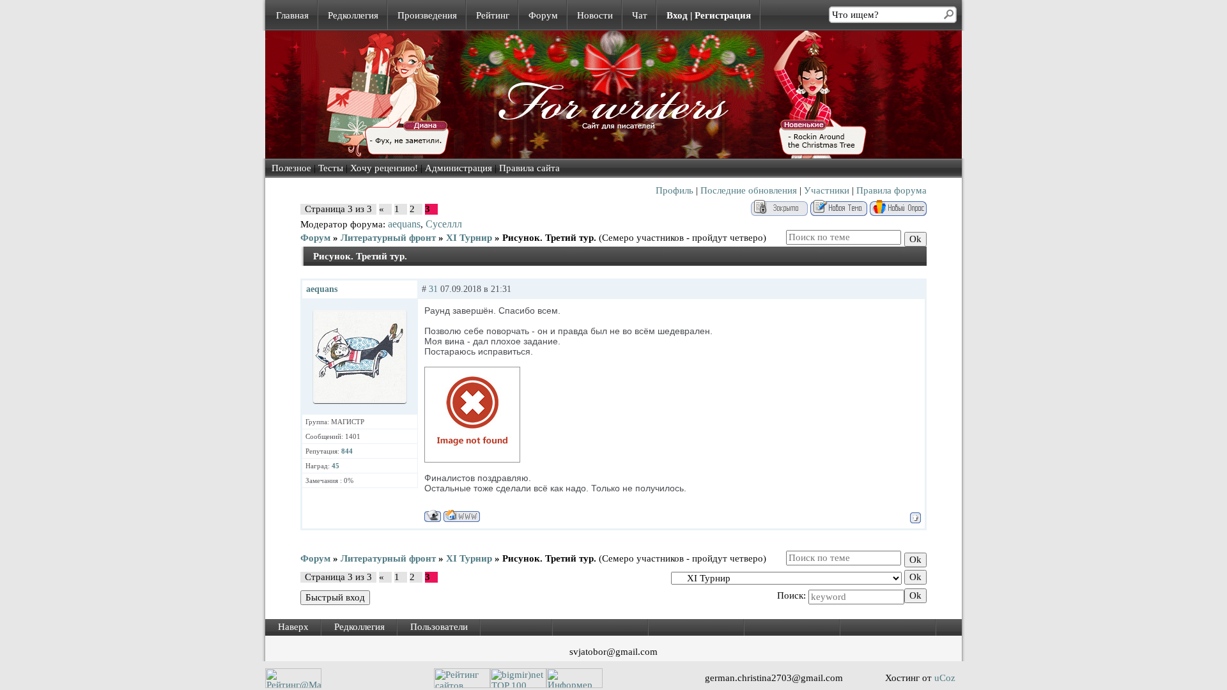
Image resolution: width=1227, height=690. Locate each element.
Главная (292, 15)
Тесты (330, 168)
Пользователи (439, 627)
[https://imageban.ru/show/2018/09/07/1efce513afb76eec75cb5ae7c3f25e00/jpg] (472, 459)
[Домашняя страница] (462, 516)
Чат (639, 15)
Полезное (291, 168)
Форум (543, 15)
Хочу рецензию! (384, 168)
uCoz (944, 678)
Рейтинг (492, 15)
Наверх (293, 627)
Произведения (427, 15)
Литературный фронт (388, 238)
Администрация (458, 168)
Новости (595, 15)
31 (433, 289)
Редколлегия (353, 15)
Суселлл (444, 223)
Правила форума (891, 190)
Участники (826, 190)
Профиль (674, 190)
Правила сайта (529, 168)
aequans (404, 223)
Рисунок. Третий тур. (549, 238)
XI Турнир (469, 238)
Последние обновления (748, 190)
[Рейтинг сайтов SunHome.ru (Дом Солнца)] (462, 685)
